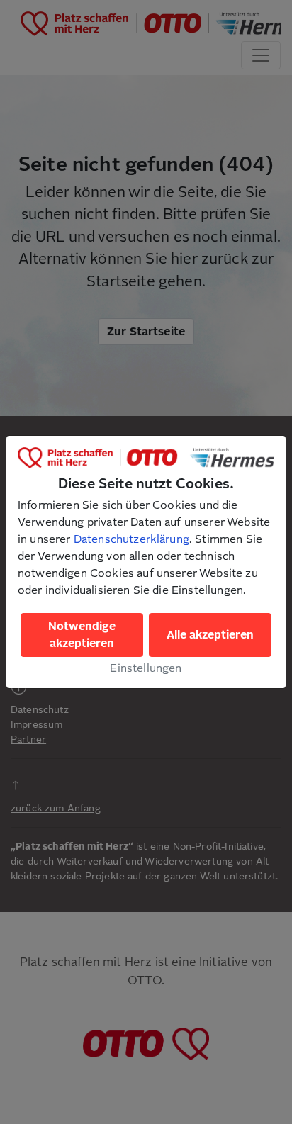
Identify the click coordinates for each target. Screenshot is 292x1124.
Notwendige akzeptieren (82, 635)
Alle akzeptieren (210, 635)
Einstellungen (145, 668)
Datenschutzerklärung (131, 539)
